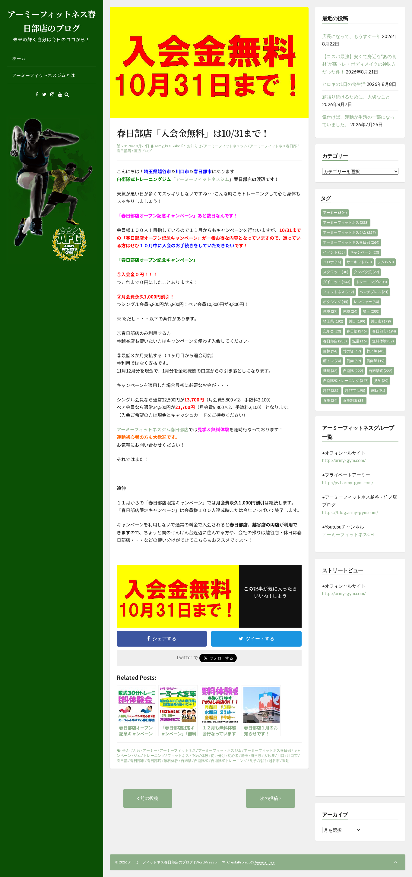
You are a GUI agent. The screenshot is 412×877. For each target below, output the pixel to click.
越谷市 (274, 760)
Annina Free (264, 862)
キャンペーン (364, 252)
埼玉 (244, 755)
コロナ (332, 262)
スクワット (335, 272)
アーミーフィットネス (178, 750)
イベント (334, 252)
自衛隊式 (201, 760)
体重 (330, 311)
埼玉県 (256, 755)
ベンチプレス (374, 291)
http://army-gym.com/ (344, 460)
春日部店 (124, 150)
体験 (204, 755)
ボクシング (335, 301)
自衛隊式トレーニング (229, 760)
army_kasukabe (167, 146)
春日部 (122, 760)
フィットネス (178, 755)
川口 (280, 755)
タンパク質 (366, 272)
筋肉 (354, 360)
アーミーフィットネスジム (225, 146)
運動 (285, 760)
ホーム (19, 58)
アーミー (150, 750)
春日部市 (137, 760)
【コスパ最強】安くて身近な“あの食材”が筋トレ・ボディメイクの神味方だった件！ (359, 64)
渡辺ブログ (143, 150)
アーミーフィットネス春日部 (273, 146)
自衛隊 (186, 760)
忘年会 (332, 331)
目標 (330, 351)
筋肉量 (375, 360)
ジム (137, 755)
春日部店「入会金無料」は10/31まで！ (193, 132)
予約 (195, 755)
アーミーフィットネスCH (348, 534)
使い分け (218, 755)
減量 (359, 341)
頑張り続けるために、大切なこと (356, 96)
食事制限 (354, 400)
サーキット (359, 262)
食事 (330, 400)
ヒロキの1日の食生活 (344, 84)
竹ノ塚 (375, 351)
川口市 (292, 755)
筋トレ (332, 360)
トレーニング (154, 755)
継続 (330, 370)
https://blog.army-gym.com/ (350, 512)
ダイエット (336, 281)
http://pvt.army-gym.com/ (347, 482)
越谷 (262, 760)
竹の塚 (352, 351)
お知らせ (194, 146)
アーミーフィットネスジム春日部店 (153, 429)
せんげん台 (131, 750)
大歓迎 (269, 755)
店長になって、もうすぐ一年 (351, 36)
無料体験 (171, 760)
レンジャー (366, 301)
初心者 (233, 755)
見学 (253, 760)
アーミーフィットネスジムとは (43, 75)
